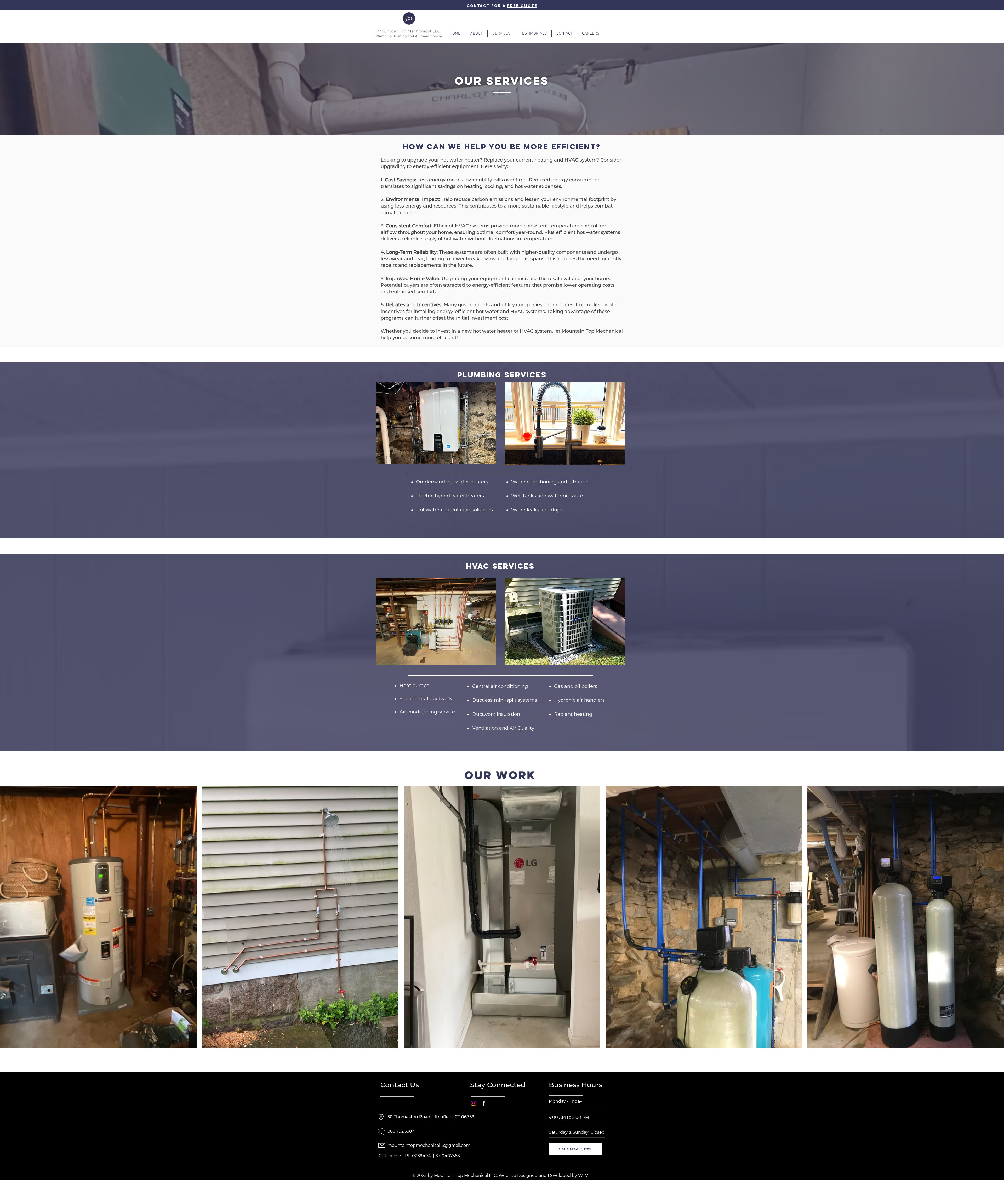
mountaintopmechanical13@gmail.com (428, 1145)
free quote (522, 6)
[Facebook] (484, 1103)
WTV (583, 1175)
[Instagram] (473, 1103)
